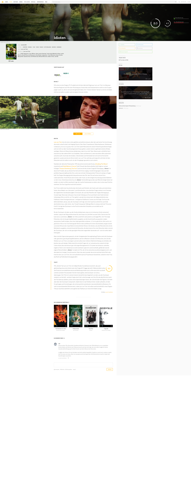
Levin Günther (109, 292)
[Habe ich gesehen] (55, 326)
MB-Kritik (78, 133)
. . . (49, 1)
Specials (33, 1)
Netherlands (47, 47)
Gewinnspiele (40, 1)
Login (188, 1)
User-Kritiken (88, 133)
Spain (37, 47)
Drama (30, 47)
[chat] (179, 2)
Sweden (54, 47)
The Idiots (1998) (124, 60)
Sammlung (140, 48)
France (41, 47)
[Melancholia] (75, 315)
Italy (34, 47)
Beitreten (183, 1)
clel (59, 343)
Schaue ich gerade (124, 51)
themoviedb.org (6, 42)
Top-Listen (27, 1)
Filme (10, 1)
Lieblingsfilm (123, 48)
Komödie (25, 47)
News (6, 1)
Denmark (59, 47)
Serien (20, 1)
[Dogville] (106, 315)
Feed (46, 1)
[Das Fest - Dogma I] (91, 315)
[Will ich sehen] (57, 326)
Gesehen (122, 44)
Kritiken (16, 1)
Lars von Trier (26, 51)
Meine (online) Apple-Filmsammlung (127, 105)
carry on (121, 108)
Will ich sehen (140, 44)
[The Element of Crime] (60, 315)
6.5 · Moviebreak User (179, 21)
